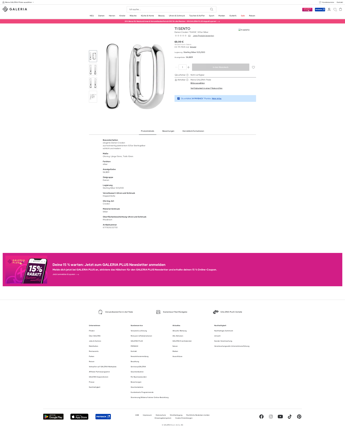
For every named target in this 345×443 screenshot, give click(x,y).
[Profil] (329, 9)
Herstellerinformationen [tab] (193, 131)
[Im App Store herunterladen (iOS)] (79, 417)
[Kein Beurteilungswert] (181, 35)
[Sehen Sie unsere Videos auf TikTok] (289, 416)
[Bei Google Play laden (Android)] (53, 417)
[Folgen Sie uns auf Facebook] (261, 416)
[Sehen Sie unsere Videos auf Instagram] (271, 416)
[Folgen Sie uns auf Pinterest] (299, 416)
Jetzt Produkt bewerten (203, 35)
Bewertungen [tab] (168, 131)
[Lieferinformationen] (187, 75)
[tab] (135, 76)
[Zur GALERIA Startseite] (15, 9)
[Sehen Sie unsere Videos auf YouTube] (280, 416)
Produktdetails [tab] (147, 131)
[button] (18, 2)
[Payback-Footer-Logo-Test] (103, 417)
